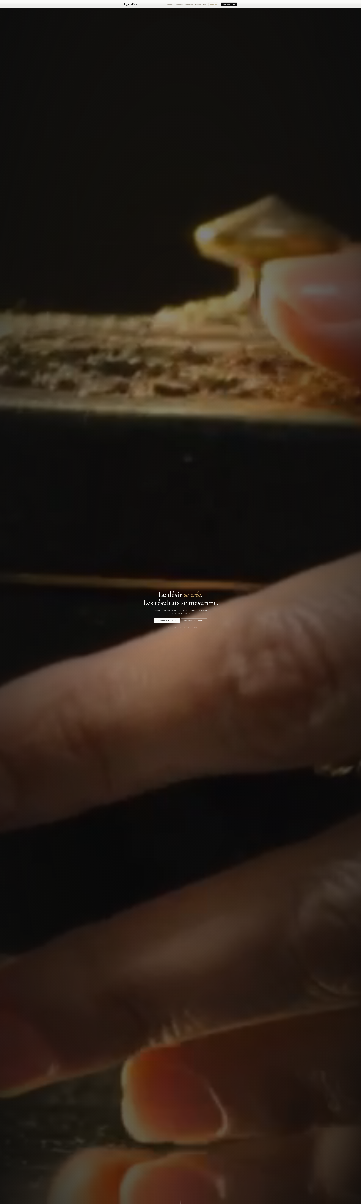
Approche (170, 4)
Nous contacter (229, 4)
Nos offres (213, 4)
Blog (204, 4)
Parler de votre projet (194, 621)
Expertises (179, 4)
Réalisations (189, 4)
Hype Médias (131, 4)
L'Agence (198, 4)
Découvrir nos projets (166, 621)
